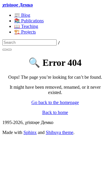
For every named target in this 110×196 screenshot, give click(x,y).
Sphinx (30, 132)
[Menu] (9, 50)
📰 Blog (22, 15)
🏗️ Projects (25, 31)
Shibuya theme (59, 132)
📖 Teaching (26, 26)
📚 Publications (29, 20)
